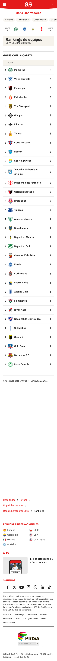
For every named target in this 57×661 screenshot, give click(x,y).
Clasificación (40, 19)
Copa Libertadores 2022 (16, 511)
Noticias (9, 19)
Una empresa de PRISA (28, 636)
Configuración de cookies (34, 618)
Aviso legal (19, 614)
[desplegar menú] (5, 4)
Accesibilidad (9, 622)
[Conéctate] (52, 4)
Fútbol (23, 500)
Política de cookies (11, 618)
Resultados (23, 19)
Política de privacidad (37, 614)
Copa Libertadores (28, 13)
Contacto (7, 614)
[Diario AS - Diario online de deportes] (28, 4)
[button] (29, 644)
